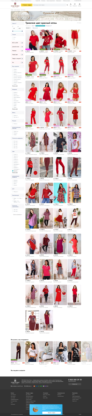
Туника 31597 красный (29, 180)
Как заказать (28, 394)
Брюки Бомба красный (58, 180)
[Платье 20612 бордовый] (60, 193)
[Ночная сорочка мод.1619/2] (46, 116)
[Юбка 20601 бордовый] (60, 218)
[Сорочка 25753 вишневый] (60, 244)
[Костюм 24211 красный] (32, 269)
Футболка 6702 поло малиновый (46, 282)
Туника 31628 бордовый (44, 256)
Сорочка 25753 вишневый (58, 256)
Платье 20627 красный (72, 256)
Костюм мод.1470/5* (44, 78)
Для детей (13, 397)
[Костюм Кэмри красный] (74, 295)
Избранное (75, 5)
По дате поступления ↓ (40, 25)
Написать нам (74, 384)
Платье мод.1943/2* (71, 78)
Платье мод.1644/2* (57, 129)
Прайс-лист (74, 401)
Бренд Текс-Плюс (46, 394)
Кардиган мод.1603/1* (72, 129)
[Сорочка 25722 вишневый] (46, 320)
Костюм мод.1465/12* (58, 78)
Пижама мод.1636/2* (58, 103)
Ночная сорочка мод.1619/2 (45, 129)
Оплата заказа (28, 399)
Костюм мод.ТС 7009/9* (15, 364)
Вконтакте (59, 394)
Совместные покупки (30, 402)
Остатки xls (28, 407)
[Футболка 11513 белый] (32, 351)
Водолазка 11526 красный (45, 205)
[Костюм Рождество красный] (74, 269)
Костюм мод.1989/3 (57, 52)
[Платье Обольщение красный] (32, 142)
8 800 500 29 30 (78, 0)
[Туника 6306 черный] (74, 351)
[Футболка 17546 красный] (32, 193)
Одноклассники (61, 396)
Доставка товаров (29, 397)
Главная (12, 9)
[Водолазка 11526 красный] (46, 193)
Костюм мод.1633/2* (29, 129)
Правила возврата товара (31, 401)
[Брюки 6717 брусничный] (74, 167)
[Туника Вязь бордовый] (32, 320)
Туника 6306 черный (71, 364)
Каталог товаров (27, 5)
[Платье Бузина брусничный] (32, 295)
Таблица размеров (66, 0)
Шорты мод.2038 (71, 52)
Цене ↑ (33, 25)
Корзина (79, 5)
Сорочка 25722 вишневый (44, 333)
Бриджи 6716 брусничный (44, 180)
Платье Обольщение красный (31, 154)
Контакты (44, 396)
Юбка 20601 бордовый (58, 231)
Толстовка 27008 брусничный (45, 231)
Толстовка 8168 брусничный (30, 231)
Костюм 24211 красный (29, 282)
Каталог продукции (17, 9)
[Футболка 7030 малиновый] (74, 142)
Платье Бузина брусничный (30, 307)
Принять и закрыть (51, 412)
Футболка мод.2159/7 (29, 52)
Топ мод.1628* (56, 364)
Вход (71, 5)
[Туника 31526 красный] (32, 244)
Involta (80, 414)
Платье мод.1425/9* (29, 103)
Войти (73, 394)
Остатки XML (38, 0)
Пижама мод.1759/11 (43, 364)
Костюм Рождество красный (73, 282)
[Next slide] (83, 354)
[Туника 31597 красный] (32, 167)
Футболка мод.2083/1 (44, 52)
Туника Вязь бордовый (29, 333)
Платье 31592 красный (58, 307)
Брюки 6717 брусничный (72, 180)
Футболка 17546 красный (30, 205)
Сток (12, 402)
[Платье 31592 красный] (60, 295)
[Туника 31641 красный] (46, 295)
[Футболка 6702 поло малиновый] (46, 269)
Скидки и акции (75, 399)
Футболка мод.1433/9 (29, 78)
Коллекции (43, 0)
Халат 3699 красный (57, 282)
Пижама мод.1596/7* (72, 103)
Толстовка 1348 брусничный (59, 154)
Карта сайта (45, 397)
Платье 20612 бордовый (58, 205)
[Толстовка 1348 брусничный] (60, 142)
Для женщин (13, 394)
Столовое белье (14, 401)
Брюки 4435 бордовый (72, 231)
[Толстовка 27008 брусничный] (46, 218)
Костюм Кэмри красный (72, 307)
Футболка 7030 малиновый (73, 154)
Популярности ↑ (49, 25)
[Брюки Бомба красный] (60, 167)
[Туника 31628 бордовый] (46, 244)
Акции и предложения (51, 0)
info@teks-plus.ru (28, 386)
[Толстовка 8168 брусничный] (32, 218)
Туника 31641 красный (44, 307)
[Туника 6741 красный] (74, 193)
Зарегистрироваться (76, 396)
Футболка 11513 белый (29, 364)
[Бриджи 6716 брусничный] (46, 167)
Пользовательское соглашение (17, 414)
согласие (52, 408)
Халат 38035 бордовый (44, 154)
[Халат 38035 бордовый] (46, 142)
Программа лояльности (76, 397)
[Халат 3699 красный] (60, 269)
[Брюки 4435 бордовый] (74, 218)
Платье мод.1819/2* (43, 103)
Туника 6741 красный (72, 205)
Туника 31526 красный (29, 256)
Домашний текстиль (14, 399)
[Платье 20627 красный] (74, 244)
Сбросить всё (35, 28)
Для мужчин (13, 396)
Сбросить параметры (17, 214)
